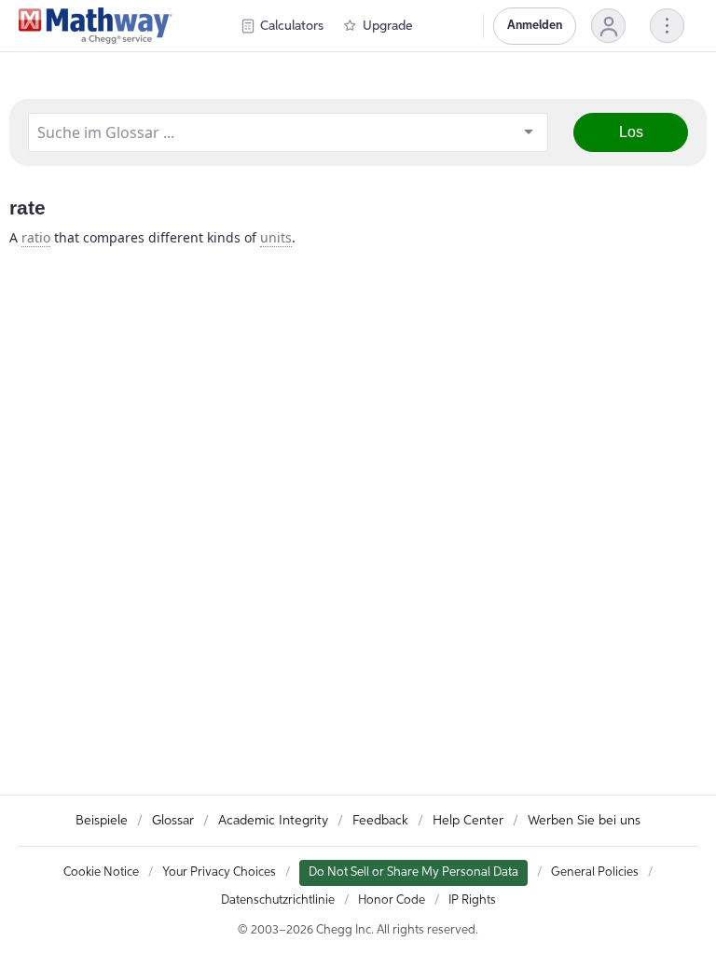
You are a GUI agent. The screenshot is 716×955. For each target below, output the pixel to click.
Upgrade (388, 26)
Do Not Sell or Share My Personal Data (413, 872)
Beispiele (102, 820)
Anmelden (534, 26)
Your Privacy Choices (219, 872)
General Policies (595, 872)
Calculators (292, 26)
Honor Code (391, 900)
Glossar (173, 820)
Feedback (380, 820)
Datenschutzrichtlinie (278, 900)
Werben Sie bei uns (584, 820)
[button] (608, 25)
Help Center (468, 820)
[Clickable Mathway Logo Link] (95, 26)
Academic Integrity (273, 820)
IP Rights (472, 900)
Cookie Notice (101, 872)
